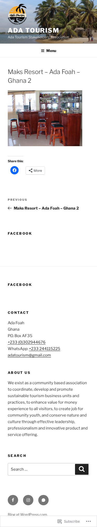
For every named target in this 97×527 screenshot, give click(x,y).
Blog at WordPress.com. (28, 514)
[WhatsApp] (43, 500)
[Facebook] (13, 500)
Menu (51, 50)
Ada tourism (33, 30)
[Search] (81, 469)
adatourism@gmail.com (29, 355)
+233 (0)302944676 (27, 342)
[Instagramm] (28, 500)
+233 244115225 (44, 348)
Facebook (20, 233)
